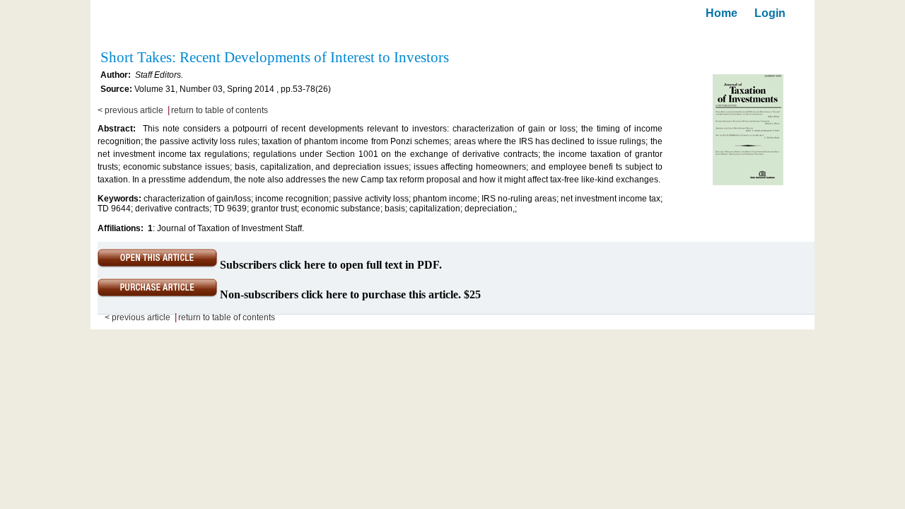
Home (721, 13)
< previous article (130, 110)
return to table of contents (219, 110)
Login (770, 13)
